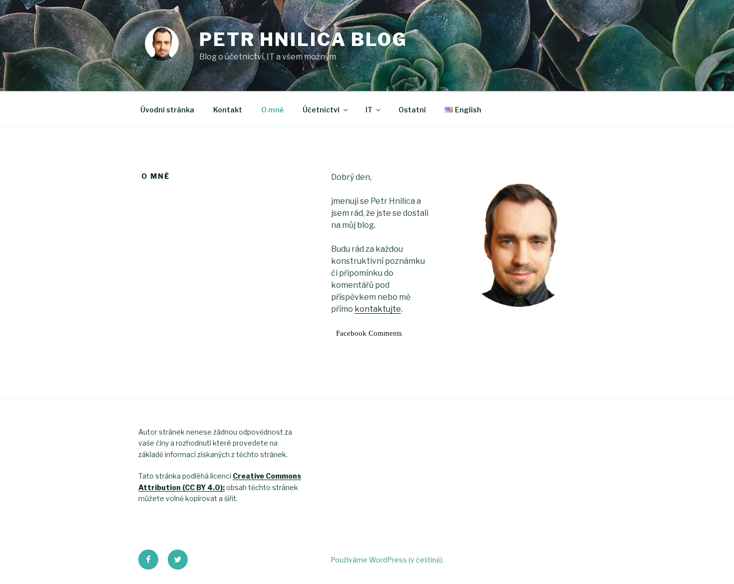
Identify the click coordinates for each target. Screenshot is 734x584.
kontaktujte (378, 309)
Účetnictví (321, 109)
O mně (272, 109)
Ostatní (412, 109)
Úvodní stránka (167, 109)
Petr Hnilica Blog (303, 39)
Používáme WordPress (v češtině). (387, 560)
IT (369, 109)
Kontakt (227, 109)
